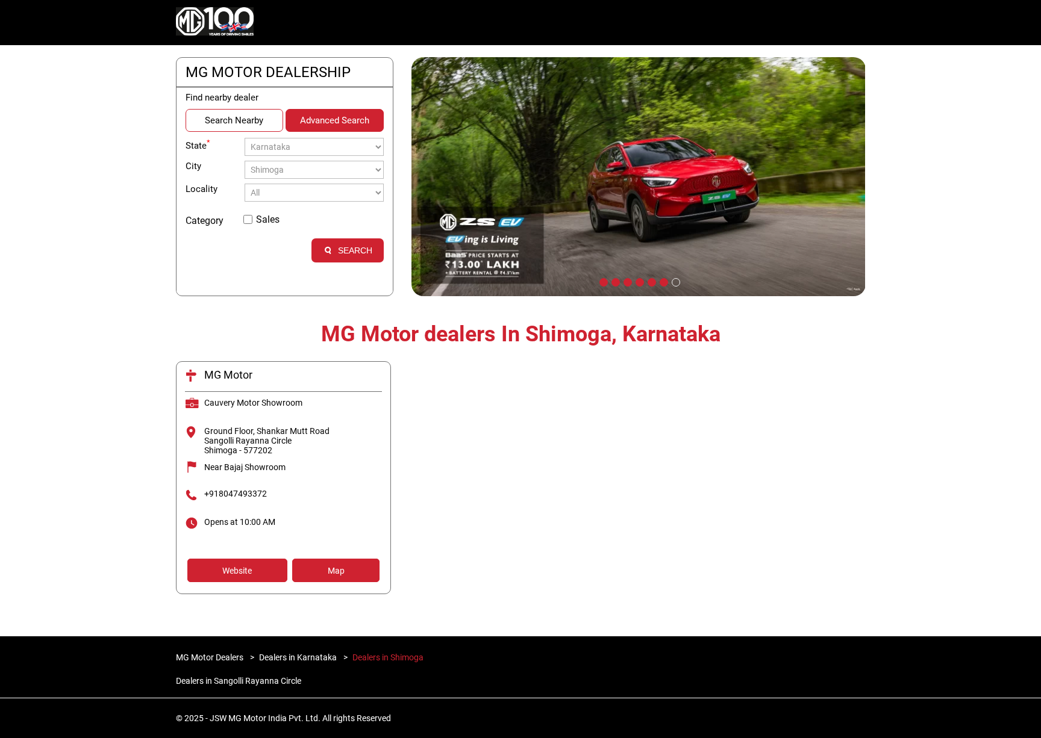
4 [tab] (639, 281)
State (198, 144)
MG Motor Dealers (210, 657)
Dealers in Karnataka (298, 657)
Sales (268, 219)
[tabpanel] (638, 176)
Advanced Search (334, 120)
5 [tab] (651, 281)
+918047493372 (235, 493)
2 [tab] (614, 281)
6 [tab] (663, 281)
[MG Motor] (215, 23)
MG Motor (228, 374)
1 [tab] (602, 281)
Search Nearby (234, 120)
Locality (201, 189)
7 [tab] (675, 281)
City (193, 166)
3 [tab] (627, 281)
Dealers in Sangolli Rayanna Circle (238, 681)
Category (205, 220)
